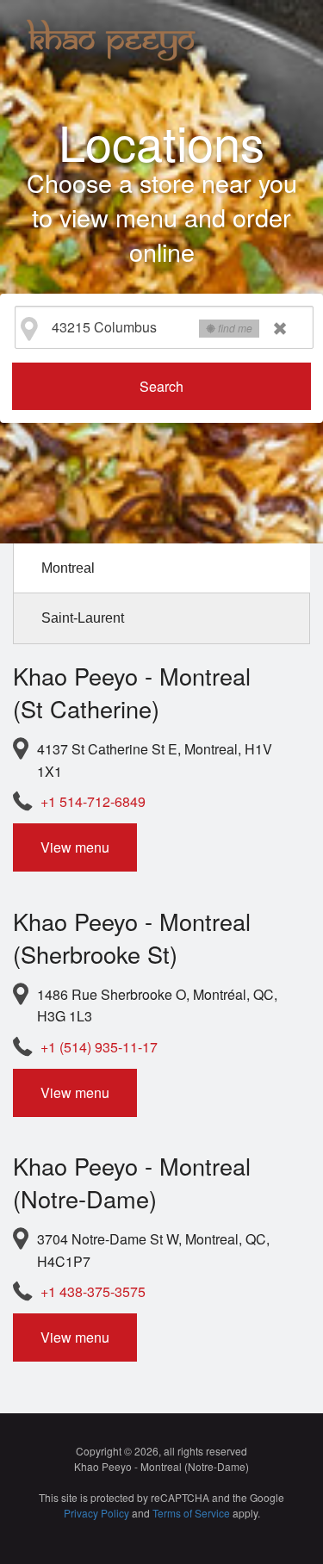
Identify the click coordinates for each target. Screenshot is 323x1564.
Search (161, 386)
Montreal (68, 568)
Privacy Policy (96, 1512)
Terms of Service (191, 1512)
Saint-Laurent (82, 618)
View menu (74, 847)
